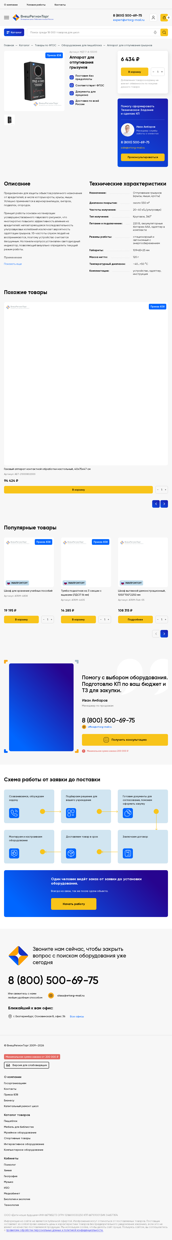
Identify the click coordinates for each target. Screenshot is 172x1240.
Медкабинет (12, 1193)
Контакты (60, 4)
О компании (11, 4)
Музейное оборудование (20, 1132)
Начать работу (74, 904)
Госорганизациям (15, 1083)
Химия (8, 1170)
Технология (11, 1205)
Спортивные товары (17, 1138)
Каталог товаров (17, 1115)
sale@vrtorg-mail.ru (133, 147)
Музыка (8, 1181)
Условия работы (36, 4)
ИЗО (6, 1187)
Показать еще (13, 263)
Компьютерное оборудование (23, 1149)
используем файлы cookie (25, 1217)
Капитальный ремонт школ (21, 1106)
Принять (16, 1232)
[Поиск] (164, 32)
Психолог (10, 1164)
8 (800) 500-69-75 (127, 15)
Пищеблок (10, 1121)
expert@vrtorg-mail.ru (128, 20)
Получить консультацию (129, 740)
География (10, 1176)
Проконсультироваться (143, 157)
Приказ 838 (11, 1094)
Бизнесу (9, 1100)
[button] (155, 32)
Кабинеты (11, 1158)
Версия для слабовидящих (30, 1065)
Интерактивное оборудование (24, 1144)
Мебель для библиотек (19, 1126)
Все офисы (77, 1016)
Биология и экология (17, 1199)
